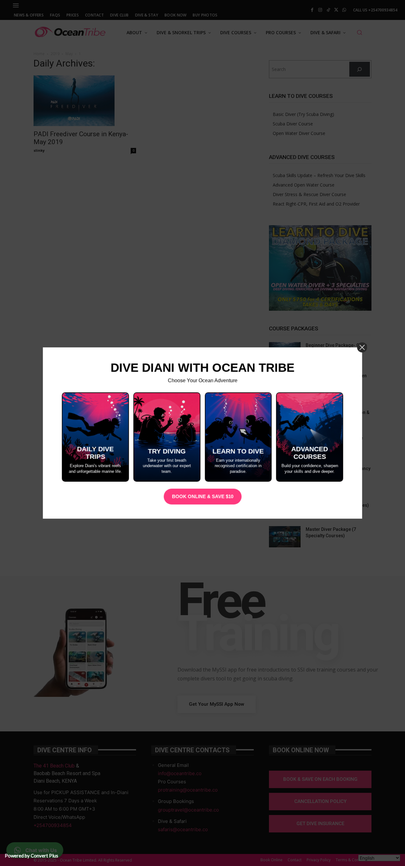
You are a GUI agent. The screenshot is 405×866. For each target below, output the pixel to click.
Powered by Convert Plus (31, 855)
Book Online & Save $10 (202, 496)
